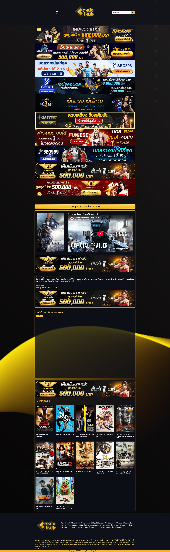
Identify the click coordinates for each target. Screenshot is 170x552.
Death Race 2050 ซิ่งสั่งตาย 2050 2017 (104, 435)
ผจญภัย (76, 542)
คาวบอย (107, 540)
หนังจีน (122, 542)
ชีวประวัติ (113, 540)
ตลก (62, 542)
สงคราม (100, 542)
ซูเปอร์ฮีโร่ (48, 542)
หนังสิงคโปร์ (59, 544)
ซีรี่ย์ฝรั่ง (124, 540)
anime (47, 540)
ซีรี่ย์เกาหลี (131, 540)
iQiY (67, 540)
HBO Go (62, 540)
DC (50, 540)
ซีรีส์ (42, 542)
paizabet (37, 548)
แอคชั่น (56, 288)
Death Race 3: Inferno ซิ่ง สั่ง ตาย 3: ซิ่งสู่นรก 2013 (44, 472)
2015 (42, 285)
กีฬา (95, 540)
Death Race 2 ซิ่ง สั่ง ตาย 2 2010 (64, 472)
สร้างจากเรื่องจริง (109, 542)
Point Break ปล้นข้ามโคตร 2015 (44, 507)
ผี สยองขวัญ (82, 542)
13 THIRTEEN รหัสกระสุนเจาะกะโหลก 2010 (104, 472)
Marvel (71, 540)
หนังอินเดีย (67, 544)
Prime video (82, 540)
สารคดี (117, 542)
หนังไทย (104, 544)
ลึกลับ (95, 542)
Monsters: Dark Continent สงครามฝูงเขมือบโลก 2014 (124, 472)
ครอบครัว (101, 540)
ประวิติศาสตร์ (69, 542)
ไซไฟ (47, 546)
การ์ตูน (91, 540)
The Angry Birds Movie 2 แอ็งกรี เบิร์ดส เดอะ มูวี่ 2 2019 (64, 507)
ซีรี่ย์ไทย (37, 542)
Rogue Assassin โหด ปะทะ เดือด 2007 (43, 435)
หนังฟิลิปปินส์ (42, 544)
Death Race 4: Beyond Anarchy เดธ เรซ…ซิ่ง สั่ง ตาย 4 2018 (125, 436)
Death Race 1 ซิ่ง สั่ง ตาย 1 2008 (83, 472)
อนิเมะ (115, 544)
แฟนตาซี (128, 544)
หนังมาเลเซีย (51, 544)
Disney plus (56, 540)
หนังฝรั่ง (49, 288)
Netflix (76, 540)
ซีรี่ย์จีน (119, 540)
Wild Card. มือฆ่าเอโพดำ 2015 (65, 434)
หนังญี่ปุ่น (127, 542)
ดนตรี (53, 542)
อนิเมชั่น (110, 544)
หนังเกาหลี (88, 544)
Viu (87, 540)
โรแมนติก (42, 546)
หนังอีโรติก (81, 544)
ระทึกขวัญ (90, 542)
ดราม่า (44, 288)
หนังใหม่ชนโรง (96, 544)
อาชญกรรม (121, 544)
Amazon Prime (39, 540)
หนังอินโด (74, 544)
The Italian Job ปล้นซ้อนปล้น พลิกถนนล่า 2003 (85, 435)
